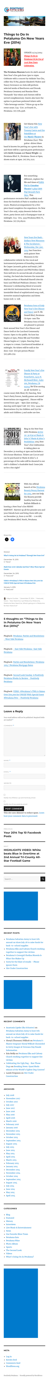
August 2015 (11, 1144)
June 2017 (10, 1108)
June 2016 (10, 1111)
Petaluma (36, 601)
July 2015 (10, 1147)
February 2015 (12, 1163)
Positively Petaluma (11, 1376)
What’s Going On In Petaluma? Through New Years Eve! (24, 556)
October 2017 (12, 1102)
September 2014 (13, 1179)
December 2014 (13, 1170)
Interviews (11, 1224)
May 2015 (10, 1153)
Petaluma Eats (12, 1237)
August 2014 (11, 1182)
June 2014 (10, 1189)
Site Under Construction (17, 968)
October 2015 (12, 1137)
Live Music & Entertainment (18, 1227)
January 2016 (12, 1127)
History (9, 1221)
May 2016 (10, 1114)
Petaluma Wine (13, 1240)
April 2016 (10, 1118)
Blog (8, 1214)
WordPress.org (12, 1366)
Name (7, 761)
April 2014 (10, 1195)
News (6, 601)
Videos (9, 1253)
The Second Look (14, 1250)
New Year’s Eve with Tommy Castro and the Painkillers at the (34, 130)
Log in (9, 1356)
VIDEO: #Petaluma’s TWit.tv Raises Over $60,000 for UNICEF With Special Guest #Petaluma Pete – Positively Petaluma (24, 694)
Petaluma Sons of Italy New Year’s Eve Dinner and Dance (34, 308)
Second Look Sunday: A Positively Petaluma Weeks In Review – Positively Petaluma (24, 678)
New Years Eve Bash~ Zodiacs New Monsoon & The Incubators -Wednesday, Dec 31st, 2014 (34, 243)
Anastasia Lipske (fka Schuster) (20, 1027)
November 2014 (13, 1173)
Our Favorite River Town (17, 1234)
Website (8, 783)
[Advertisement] (21, 906)
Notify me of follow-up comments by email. (20, 798)
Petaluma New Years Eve (13, 603)
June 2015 (10, 1150)
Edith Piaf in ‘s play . (34, 188)
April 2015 (10, 1157)
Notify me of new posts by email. (16, 804)
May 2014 (10, 1192)
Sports (9, 1247)
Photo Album (12, 1244)
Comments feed (13, 1363)
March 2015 (11, 1160)
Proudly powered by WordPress (31, 1376)
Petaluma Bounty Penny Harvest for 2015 (34, 490)
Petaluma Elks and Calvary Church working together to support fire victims (24, 1056)
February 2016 (12, 1124)
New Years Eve (15, 601)
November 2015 (13, 1134)
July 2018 (10, 1095)
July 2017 (10, 1105)
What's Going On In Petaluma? (20, 1257)
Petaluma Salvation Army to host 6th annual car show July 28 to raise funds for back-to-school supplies (24, 942)
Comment (9, 726)
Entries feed (11, 1360)
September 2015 (13, 1140)
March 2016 (11, 1121)
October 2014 (12, 1176)
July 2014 (10, 1186)
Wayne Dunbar (12, 598)
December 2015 (13, 1131)
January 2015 (12, 1166)
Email (7, 772)
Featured (39, 598)
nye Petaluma (26, 601)
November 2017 (13, 1098)
